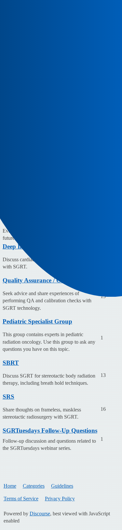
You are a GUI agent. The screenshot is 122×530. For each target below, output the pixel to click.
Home (10, 486)
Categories (34, 486)
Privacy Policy (60, 498)
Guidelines (62, 486)
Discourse (40, 513)
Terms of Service (21, 498)
